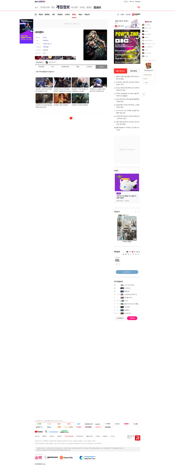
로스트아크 (127, 313)
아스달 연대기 (148, 40)
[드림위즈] (135, 423)
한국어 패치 (147, 53)
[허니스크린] (69, 427)
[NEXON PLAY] (88, 423)
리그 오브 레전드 (129, 285)
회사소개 (37, 436)
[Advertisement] (72, 23)
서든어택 (127, 307)
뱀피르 (146, 31)
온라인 (45, 37)
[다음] (59, 423)
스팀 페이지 (52, 62)
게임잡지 (117, 211)
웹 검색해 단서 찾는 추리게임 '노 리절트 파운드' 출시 (128, 106)
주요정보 (41, 66)
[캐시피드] (98, 427)
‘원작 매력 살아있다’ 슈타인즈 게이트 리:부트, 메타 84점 (128, 123)
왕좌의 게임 (147, 28)
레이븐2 (146, 37)
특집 (77, 66)
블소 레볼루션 (148, 47)
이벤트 (116, 170)
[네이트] (69, 423)
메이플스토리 (128, 297)
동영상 (101, 66)
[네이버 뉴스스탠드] (65, 431)
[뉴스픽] (79, 427)
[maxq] (126, 423)
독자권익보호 (79, 436)
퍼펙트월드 (46, 47)
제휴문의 (44, 436)
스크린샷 (89, 66)
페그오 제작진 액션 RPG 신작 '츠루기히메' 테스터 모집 (128, 89)
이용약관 (59, 436)
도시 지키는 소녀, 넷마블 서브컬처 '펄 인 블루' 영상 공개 (128, 112)
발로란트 (127, 291)
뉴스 (52, 66)
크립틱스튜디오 (47, 43)
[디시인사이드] (108, 427)
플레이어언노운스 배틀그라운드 (133, 304)
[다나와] (98, 423)
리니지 (126, 300)
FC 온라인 (127, 288)
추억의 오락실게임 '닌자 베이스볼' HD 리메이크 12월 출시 (127, 95)
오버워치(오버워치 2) (130, 294)
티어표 (146, 50)
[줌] (79, 423)
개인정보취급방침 (68, 436)
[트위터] (47, 431)
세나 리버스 (147, 34)
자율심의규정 (89, 436)
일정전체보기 (127, 272)
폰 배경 (146, 56)
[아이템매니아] (49, 427)
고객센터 (98, 436)
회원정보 (105, 436)
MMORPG (46, 40)
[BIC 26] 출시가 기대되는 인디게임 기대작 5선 (128, 129)
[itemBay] (108, 423)
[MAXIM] (117, 423)
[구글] (49, 423)
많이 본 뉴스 (120, 71)
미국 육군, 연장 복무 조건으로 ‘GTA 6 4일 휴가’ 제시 (127, 83)
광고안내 (52, 436)
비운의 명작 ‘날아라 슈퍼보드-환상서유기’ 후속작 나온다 (127, 117)
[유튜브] (40, 431)
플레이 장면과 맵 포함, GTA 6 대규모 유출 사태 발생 (128, 78)
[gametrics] (40, 427)
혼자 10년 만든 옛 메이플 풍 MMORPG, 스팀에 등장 (128, 100)
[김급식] (59, 427)
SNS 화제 (133, 71)
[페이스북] (54, 431)
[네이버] (40, 423)
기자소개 (112, 436)
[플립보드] (88, 427)
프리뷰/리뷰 (65, 66)
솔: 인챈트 (147, 25)
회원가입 (131, 1)
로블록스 (127, 310)
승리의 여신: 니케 (149, 43)
